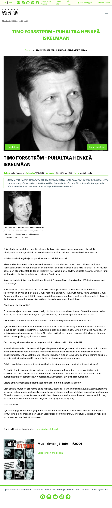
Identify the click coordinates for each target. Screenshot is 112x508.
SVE (10, 3)
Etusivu (28, 50)
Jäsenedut (50, 489)
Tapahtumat (25, 489)
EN (5, 3)
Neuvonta (38, 489)
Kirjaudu (104, 3)
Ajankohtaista (11, 489)
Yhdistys (61, 489)
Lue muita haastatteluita (47, 429)
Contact (43, 4)
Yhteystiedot (45, 1)
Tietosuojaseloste (99, 489)
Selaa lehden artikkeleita (50, 452)
